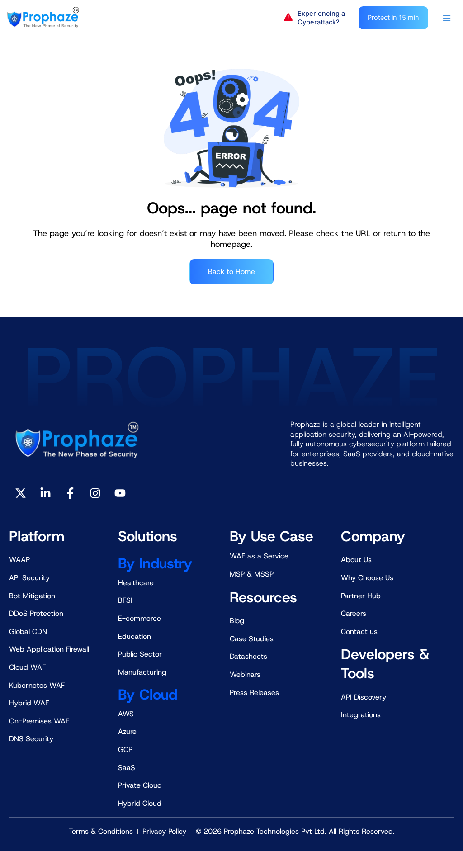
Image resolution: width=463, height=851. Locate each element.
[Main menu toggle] (446, 18)
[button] (317, 18)
